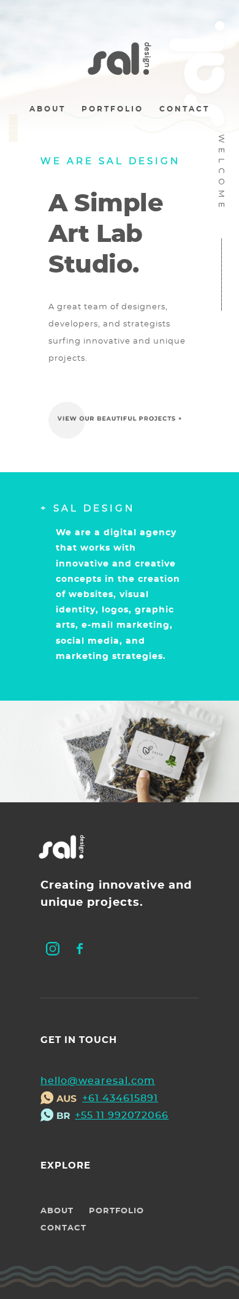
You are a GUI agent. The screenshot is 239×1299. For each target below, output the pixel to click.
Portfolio (112, 109)
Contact (184, 109)
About (47, 109)
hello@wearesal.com (97, 1081)
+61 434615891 (120, 1098)
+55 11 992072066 (122, 1115)
